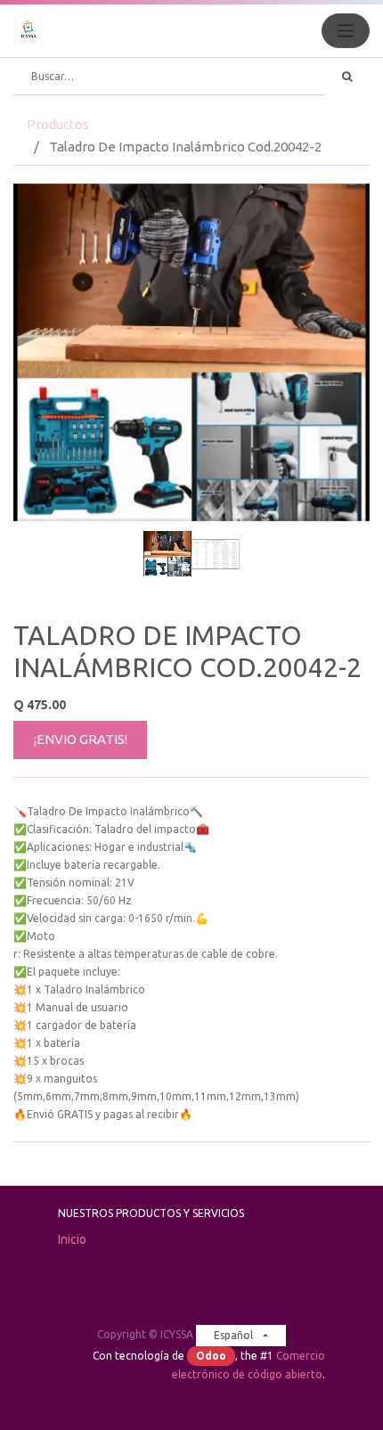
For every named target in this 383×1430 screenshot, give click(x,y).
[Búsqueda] (347, 76)
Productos (58, 124)
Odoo (211, 1355)
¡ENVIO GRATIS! (80, 739)
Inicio (72, 1239)
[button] (40, 362)
